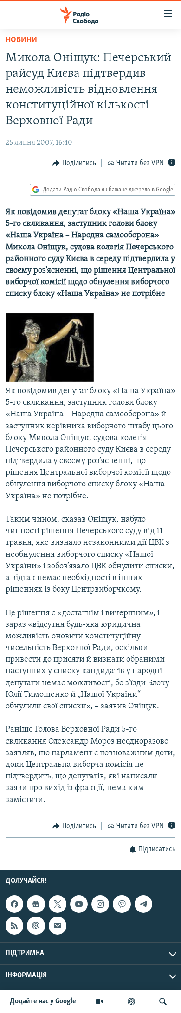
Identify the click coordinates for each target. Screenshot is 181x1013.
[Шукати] (163, 1001)
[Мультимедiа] (99, 1001)
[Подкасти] (131, 1001)
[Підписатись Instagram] (100, 904)
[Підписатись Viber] (121, 904)
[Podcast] (36, 926)
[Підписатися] (57, 926)
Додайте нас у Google (43, 1001)
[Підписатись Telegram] (143, 904)
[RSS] (14, 926)
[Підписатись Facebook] (14, 904)
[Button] (74, 163)
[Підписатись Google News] (36, 904)
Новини (21, 40)
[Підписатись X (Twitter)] (57, 904)
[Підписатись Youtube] (79, 904)
